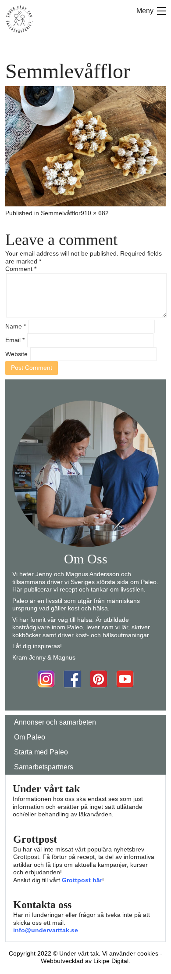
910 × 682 (95, 212)
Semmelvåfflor (61, 212)
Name (15, 326)
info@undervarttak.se (45, 930)
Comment (20, 268)
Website (16, 353)
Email (15, 339)
